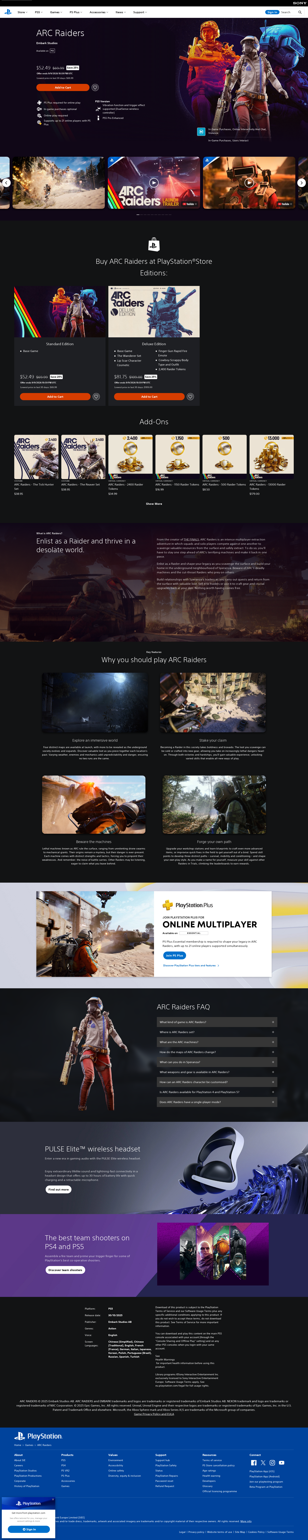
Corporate (20, 1481)
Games (55, 12)
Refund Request (164, 1486)
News (119, 12)
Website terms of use (219, 1532)
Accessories (98, 12)
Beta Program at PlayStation (266, 1486)
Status (159, 1470)
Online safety (116, 1470)
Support (138, 12)
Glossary (207, 1486)
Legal (182, 1532)
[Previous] (6, 182)
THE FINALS (191, 539)
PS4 (63, 1465)
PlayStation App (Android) (264, 1476)
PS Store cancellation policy (218, 1465)
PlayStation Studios (25, 1470)
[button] (154, 183)
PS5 (37, 12)
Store (21, 12)
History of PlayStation (26, 1486)
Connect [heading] (255, 1455)
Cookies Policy (256, 1532)
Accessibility (115, 1465)
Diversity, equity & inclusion (124, 1475)
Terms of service (212, 1460)
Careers (18, 1465)
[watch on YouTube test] (189, 204)
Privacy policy (196, 1532)
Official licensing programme (219, 1491)
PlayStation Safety (165, 1465)
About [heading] (18, 1455)
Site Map (240, 1532)
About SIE (19, 1460)
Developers (209, 1481)
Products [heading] (67, 1455)
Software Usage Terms (280, 1532)
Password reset (164, 1481)
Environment (115, 1460)
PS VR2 (65, 1470)
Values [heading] (113, 1455)
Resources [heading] (209, 1455)
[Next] (301, 182)
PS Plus (74, 12)
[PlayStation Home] (8, 12)
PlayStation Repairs (166, 1475)
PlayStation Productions (28, 1475)
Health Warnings (165, 1359)
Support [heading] (160, 1455)
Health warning (211, 1475)
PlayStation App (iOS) (262, 1471)
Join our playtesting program (266, 1481)
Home (17, 1445)
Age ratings (209, 1470)
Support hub (162, 1460)
